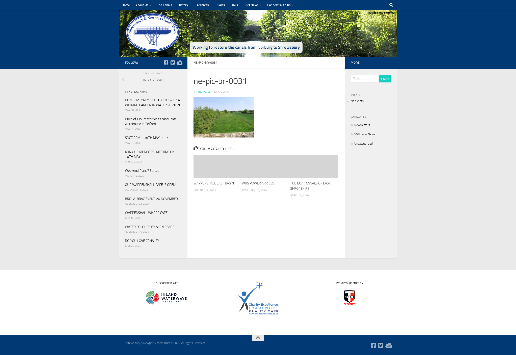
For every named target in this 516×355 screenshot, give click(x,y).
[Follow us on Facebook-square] (166, 62)
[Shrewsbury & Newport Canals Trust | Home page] (153, 32)
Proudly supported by (349, 283)
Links (234, 5)
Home (126, 5)
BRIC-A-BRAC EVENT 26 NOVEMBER (151, 199)
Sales (221, 5)
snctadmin (205, 92)
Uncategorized (363, 143)
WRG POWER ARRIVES (258, 183)
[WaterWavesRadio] (179, 62)
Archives (203, 5)
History (183, 5)
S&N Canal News (364, 134)
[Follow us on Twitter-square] (172, 62)
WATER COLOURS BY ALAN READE (149, 227)
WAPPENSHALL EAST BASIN (214, 183)
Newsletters (362, 125)
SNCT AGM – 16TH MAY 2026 (147, 138)
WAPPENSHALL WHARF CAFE (146, 213)
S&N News (251, 5)
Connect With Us (279, 5)
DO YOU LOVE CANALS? (142, 241)
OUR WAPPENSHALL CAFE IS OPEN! (150, 185)
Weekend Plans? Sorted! (142, 171)
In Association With (166, 283)
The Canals (164, 5)
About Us (141, 5)
